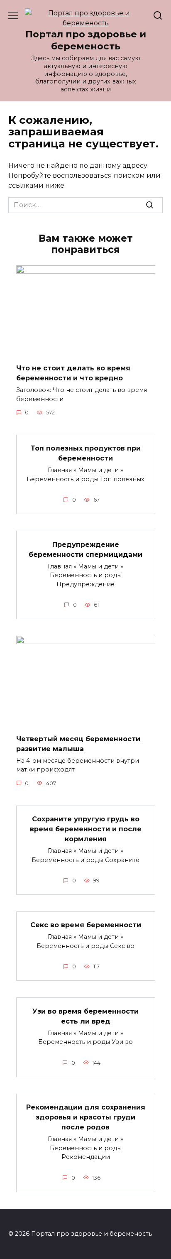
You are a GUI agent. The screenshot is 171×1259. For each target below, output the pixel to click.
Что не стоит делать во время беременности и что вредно (73, 373)
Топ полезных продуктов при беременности (86, 453)
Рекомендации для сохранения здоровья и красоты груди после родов (85, 1117)
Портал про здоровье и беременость (85, 40)
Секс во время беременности (85, 925)
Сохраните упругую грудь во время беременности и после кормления (86, 829)
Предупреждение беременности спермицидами (85, 549)
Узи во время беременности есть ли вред (85, 1016)
